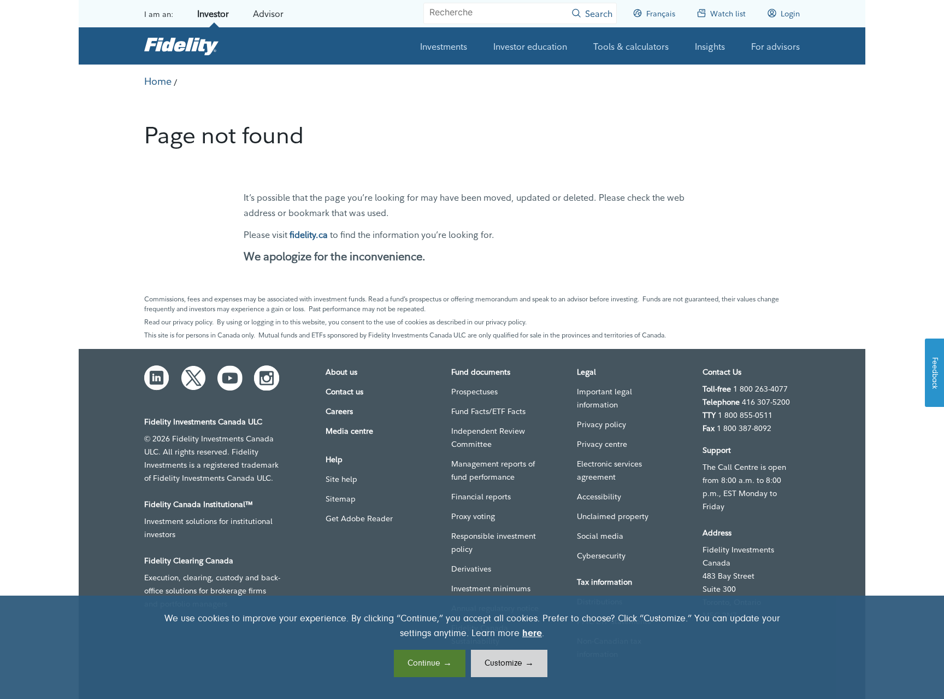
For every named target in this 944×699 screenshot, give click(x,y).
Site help (341, 479)
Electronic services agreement (609, 470)
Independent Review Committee (488, 437)
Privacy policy (601, 424)
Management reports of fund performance (493, 470)
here (532, 634)
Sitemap (341, 499)
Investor (213, 13)
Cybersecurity (601, 556)
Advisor (268, 13)
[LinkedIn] (156, 378)
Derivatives (471, 569)
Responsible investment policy (493, 542)
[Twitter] (193, 378)
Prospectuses (474, 392)
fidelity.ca (309, 234)
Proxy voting (473, 516)
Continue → (430, 663)
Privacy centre (602, 444)
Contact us (344, 392)
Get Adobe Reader (359, 518)
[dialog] (472, 647)
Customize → (509, 663)
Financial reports (481, 497)
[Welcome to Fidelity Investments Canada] (181, 46)
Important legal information (604, 398)
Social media (600, 536)
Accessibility (599, 497)
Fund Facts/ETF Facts (488, 411)
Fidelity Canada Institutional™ (198, 504)
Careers (339, 411)
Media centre (349, 431)
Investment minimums (490, 588)
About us (341, 372)
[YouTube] (230, 378)
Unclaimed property (612, 516)
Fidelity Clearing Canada (188, 561)
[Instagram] (266, 378)
